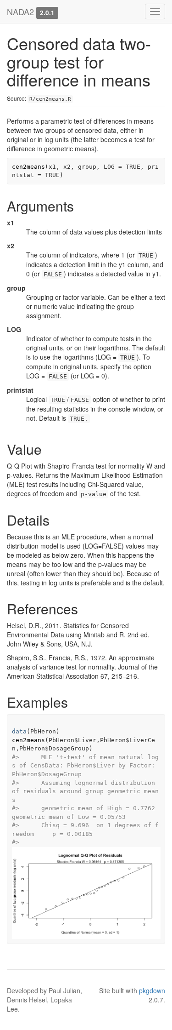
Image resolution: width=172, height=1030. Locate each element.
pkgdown (152, 990)
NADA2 (20, 11)
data (19, 731)
